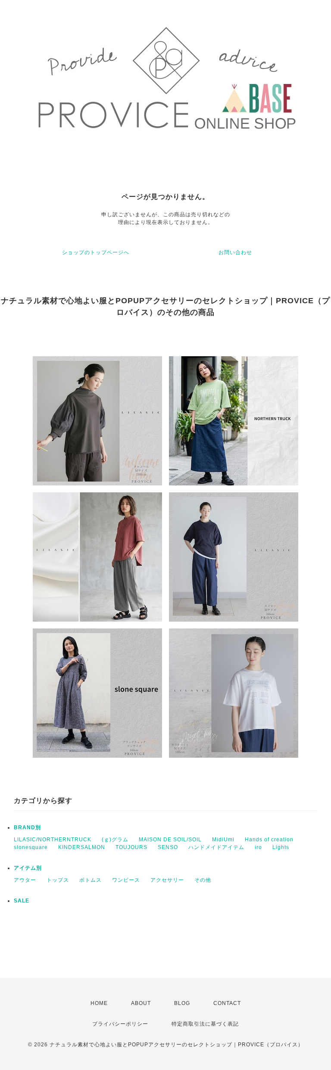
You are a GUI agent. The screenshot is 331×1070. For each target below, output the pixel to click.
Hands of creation (269, 840)
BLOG (182, 1003)
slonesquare (31, 847)
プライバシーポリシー (120, 1024)
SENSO (168, 847)
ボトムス (90, 880)
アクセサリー (167, 880)
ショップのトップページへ (95, 252)
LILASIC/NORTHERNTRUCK (52, 840)
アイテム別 (28, 868)
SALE (21, 901)
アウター (25, 880)
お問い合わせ (235, 252)
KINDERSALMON (81, 847)
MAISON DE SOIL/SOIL (170, 840)
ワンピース (126, 880)
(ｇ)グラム (115, 840)
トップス (58, 880)
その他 (202, 880)
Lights (280, 847)
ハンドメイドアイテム (216, 847)
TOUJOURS (131, 847)
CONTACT (227, 1003)
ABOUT (141, 1003)
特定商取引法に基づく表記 (205, 1024)
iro (258, 847)
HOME (99, 1003)
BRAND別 (27, 827)
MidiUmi (223, 840)
